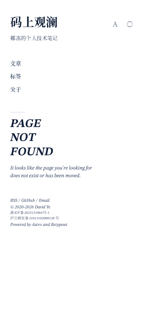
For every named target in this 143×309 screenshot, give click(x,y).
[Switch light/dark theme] (130, 24)
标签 (15, 76)
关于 (15, 90)
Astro (37, 225)
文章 (15, 64)
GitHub (28, 200)
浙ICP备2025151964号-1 (30, 213)
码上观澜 (34, 23)
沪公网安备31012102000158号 (34, 218)
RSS (13, 200)
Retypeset (59, 225)
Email (44, 200)
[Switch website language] (115, 24)
